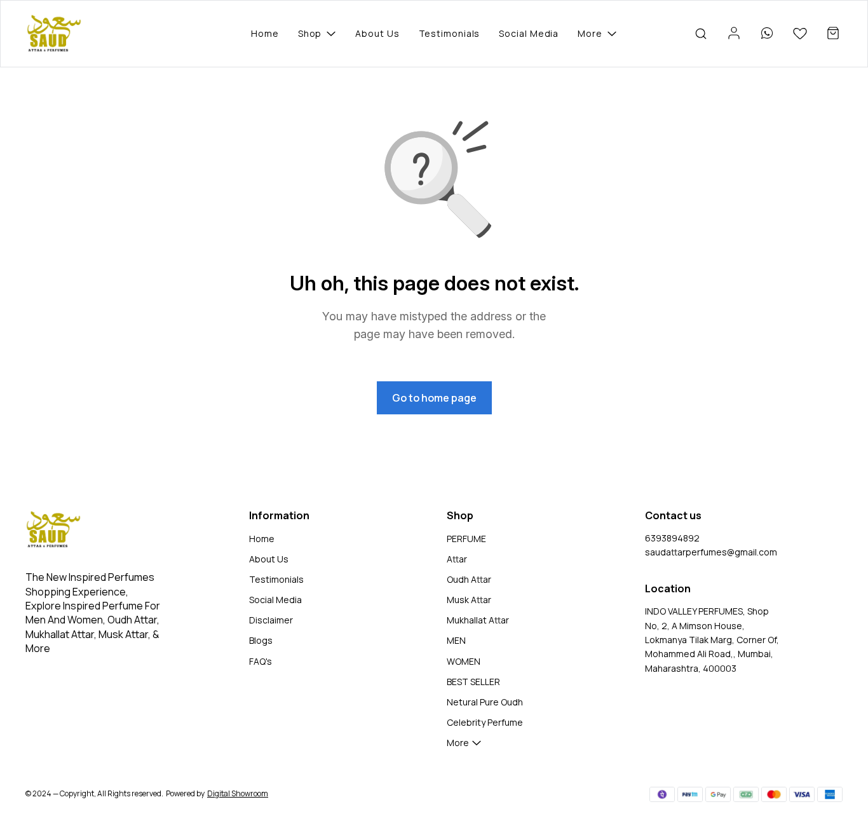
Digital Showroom (237, 793)
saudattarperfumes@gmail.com (711, 552)
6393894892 (672, 538)
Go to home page (434, 398)
